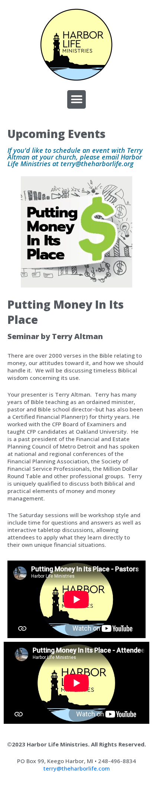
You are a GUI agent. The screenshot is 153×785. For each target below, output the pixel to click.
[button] (76, 99)
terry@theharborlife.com (76, 768)
